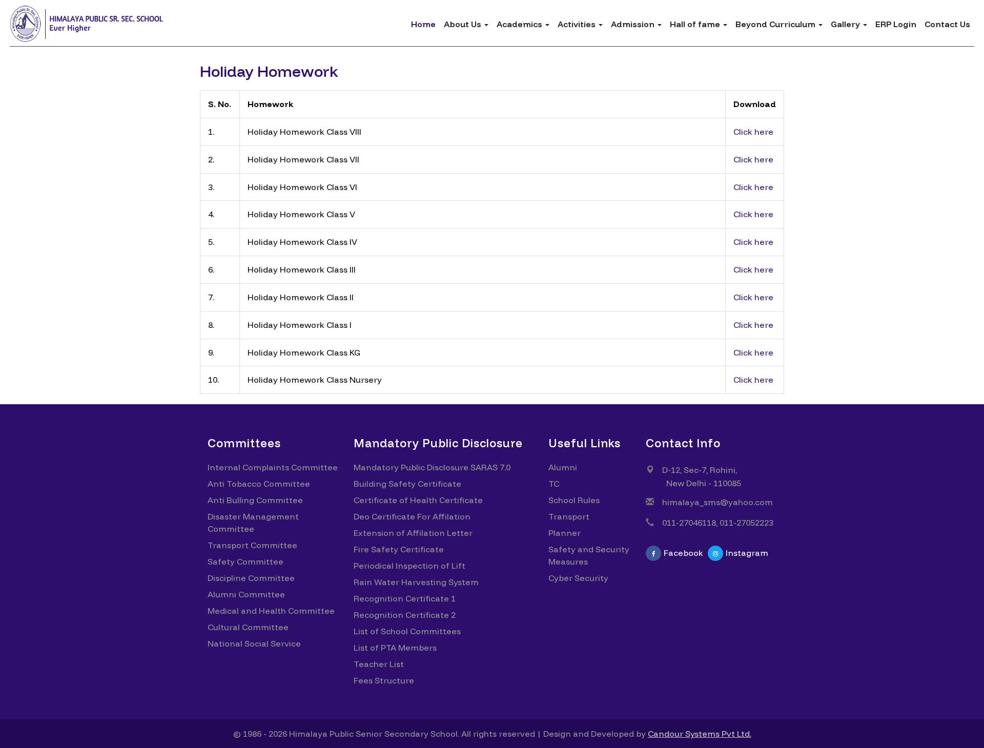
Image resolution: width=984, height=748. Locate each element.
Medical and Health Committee (271, 611)
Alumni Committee (246, 594)
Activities (578, 24)
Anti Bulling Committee (255, 500)
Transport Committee (252, 545)
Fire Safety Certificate (399, 549)
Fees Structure (384, 680)
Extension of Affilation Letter (413, 533)
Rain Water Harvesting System (416, 582)
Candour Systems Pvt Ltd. (699, 734)
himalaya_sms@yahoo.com (717, 502)
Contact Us (947, 24)
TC (553, 484)
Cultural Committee (248, 627)
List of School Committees (407, 631)
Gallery (846, 24)
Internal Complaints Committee (273, 467)
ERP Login (895, 24)
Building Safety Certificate (407, 484)
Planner (564, 533)
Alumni (562, 467)
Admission (634, 24)
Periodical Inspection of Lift (409, 565)
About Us (463, 24)
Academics (520, 24)
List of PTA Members (395, 647)
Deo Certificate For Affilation (412, 516)
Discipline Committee (251, 578)
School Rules (574, 500)
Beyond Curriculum (776, 24)
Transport (568, 516)
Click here (753, 132)
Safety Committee (245, 561)
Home (423, 24)
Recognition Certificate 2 (405, 615)
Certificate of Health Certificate (418, 500)
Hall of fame (696, 24)
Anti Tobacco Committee (259, 484)
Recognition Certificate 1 (405, 598)
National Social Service (254, 643)
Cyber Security (578, 578)
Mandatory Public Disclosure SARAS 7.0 (432, 467)
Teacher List (379, 664)
